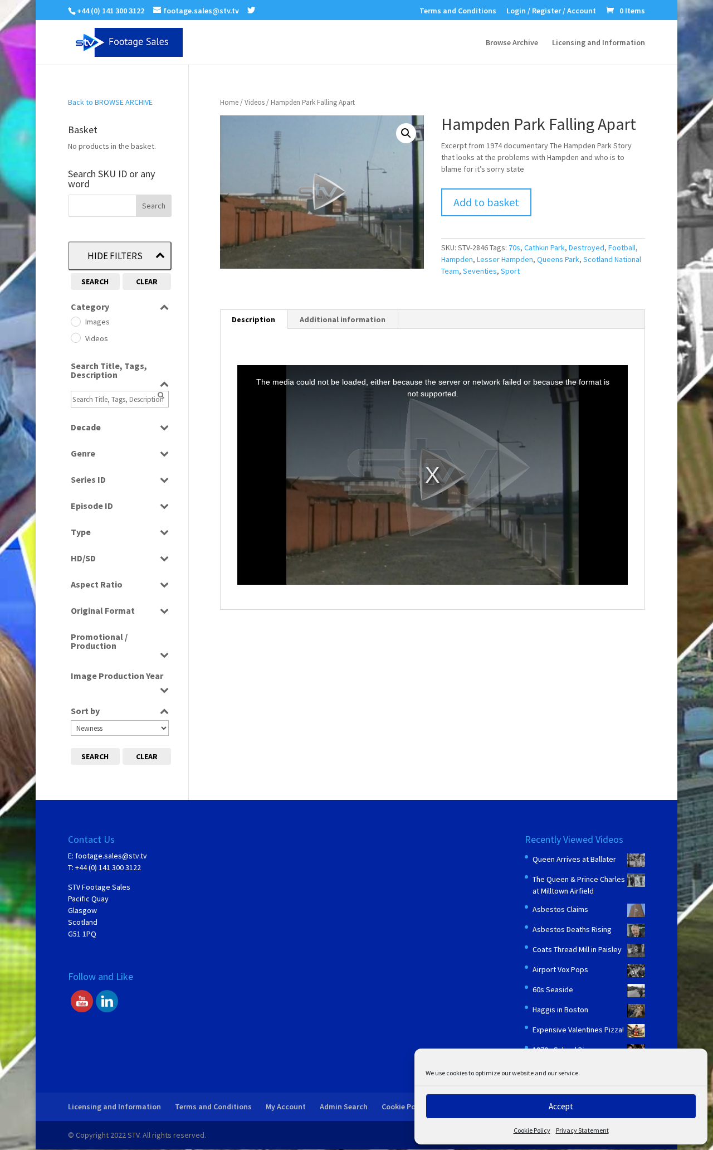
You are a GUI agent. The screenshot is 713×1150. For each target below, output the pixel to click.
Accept (561, 1106)
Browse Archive (512, 42)
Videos (255, 102)
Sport (510, 271)
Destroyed (586, 247)
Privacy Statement (582, 1130)
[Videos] (75, 337)
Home (229, 102)
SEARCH (95, 281)
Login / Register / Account (551, 11)
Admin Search (344, 1107)
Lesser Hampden (505, 259)
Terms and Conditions (457, 11)
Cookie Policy (532, 1130)
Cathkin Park (544, 247)
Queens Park (558, 259)
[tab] (253, 319)
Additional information (342, 319)
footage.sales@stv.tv (111, 856)
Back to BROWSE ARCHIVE (110, 102)
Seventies (480, 271)
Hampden (457, 259)
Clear (147, 281)
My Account (286, 1107)
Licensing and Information (598, 42)
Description (253, 319)
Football (622, 247)
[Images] (75, 321)
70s (514, 247)
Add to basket (486, 202)
